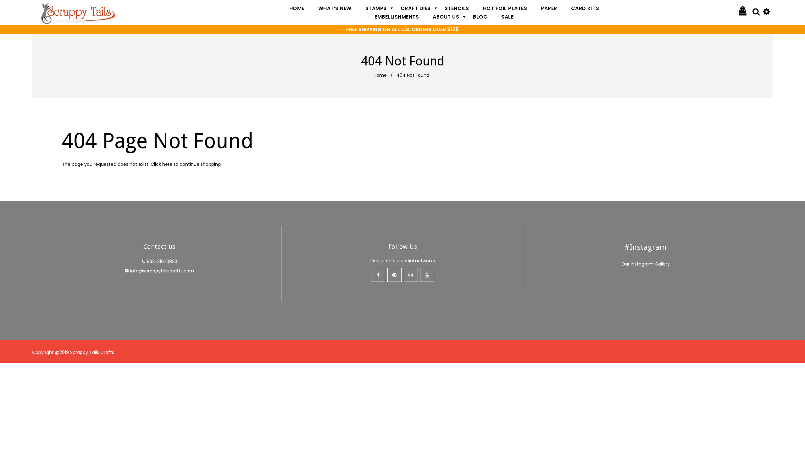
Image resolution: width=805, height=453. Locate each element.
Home (380, 75)
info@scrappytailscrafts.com (162, 271)
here (167, 164)
